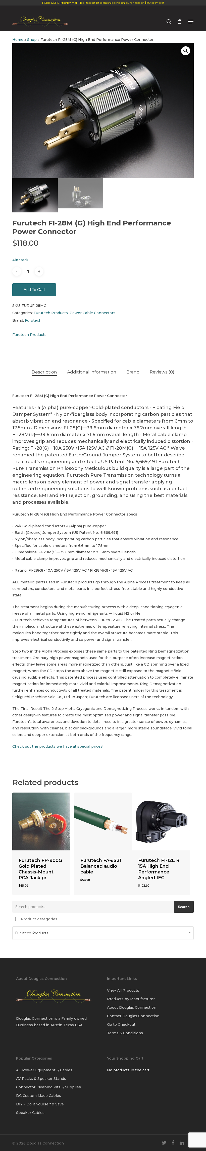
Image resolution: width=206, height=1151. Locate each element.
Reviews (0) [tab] (162, 371)
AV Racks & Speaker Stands (41, 1078)
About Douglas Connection (131, 1007)
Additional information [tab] (91, 371)
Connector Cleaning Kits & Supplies (48, 1087)
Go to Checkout (121, 1024)
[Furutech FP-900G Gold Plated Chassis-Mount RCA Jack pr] (41, 821)
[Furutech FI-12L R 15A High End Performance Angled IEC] (161, 821)
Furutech (33, 320)
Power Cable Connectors (92, 313)
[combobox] (103, 933)
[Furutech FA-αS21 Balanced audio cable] (103, 821)
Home (17, 39)
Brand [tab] (133, 371)
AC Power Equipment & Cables (44, 1070)
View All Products (123, 990)
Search (184, 907)
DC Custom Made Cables (38, 1095)
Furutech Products (51, 313)
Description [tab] (44, 371)
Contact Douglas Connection (133, 1016)
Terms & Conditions (125, 1033)
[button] (190, 21)
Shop (32, 39)
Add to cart (34, 290)
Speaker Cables (30, 1112)
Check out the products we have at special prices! (57, 746)
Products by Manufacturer (131, 999)
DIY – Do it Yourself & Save (40, 1104)
